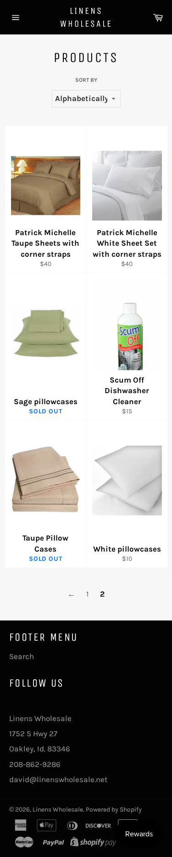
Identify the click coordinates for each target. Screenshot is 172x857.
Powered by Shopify (114, 809)
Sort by (86, 80)
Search (21, 656)
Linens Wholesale (86, 17)
